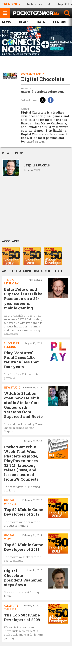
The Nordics (33, 4)
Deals (24, 22)
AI (49, 4)
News (6, 22)
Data (41, 22)
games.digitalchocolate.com (42, 91)
